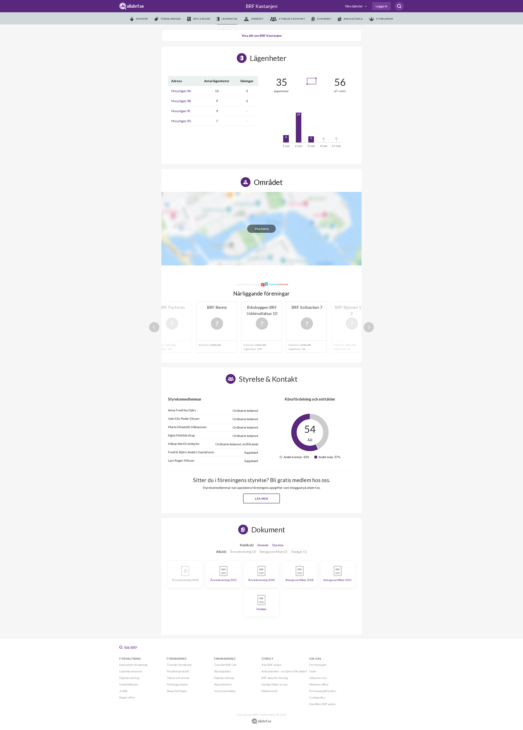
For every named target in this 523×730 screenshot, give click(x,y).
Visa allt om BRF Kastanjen (261, 35)
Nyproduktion (223, 684)
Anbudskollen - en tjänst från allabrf (284, 671)
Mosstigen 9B (181, 101)
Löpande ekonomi (130, 671)
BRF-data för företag (275, 678)
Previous (154, 327)
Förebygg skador (177, 684)
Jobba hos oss (318, 678)
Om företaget (318, 664)
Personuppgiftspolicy (322, 691)
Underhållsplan (128, 684)
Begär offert (127, 697)
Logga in (381, 6)
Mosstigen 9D (181, 121)
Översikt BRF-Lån (225, 664)
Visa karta (261, 229)
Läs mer (261, 498)
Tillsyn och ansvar (178, 678)
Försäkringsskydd (178, 671)
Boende (262, 545)
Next (369, 327)
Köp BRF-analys (272, 664)
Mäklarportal (269, 691)
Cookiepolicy (317, 697)
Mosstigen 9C (181, 111)
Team (312, 671)
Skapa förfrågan (177, 691)
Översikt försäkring (179, 664)
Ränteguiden (222, 671)
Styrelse (277, 545)
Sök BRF (130, 647)
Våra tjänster (354, 6)
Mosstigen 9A (181, 91)
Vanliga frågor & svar (275, 684)
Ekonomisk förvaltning (133, 664)
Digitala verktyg (129, 678)
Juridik (123, 691)
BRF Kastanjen (261, 6)
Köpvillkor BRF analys (322, 704)
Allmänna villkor (319, 684)
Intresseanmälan (225, 691)
